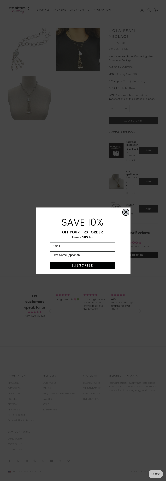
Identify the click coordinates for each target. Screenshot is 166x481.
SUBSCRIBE (82, 265)
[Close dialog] (125, 212)
